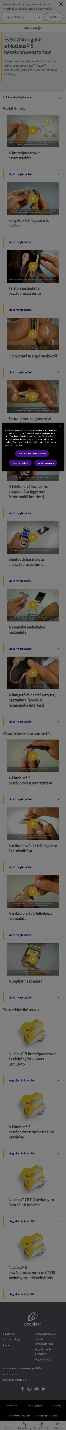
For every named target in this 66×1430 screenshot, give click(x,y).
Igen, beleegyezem (45, 463)
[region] (33, 447)
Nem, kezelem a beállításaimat (32, 454)
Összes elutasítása (20, 463)
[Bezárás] (60, 426)
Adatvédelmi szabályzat (14, 445)
